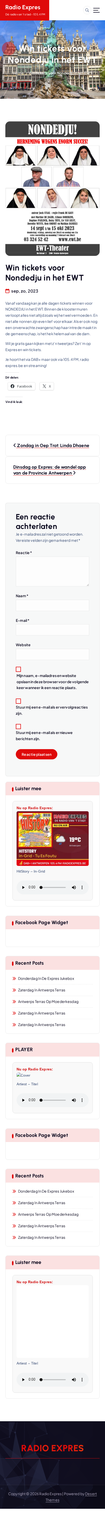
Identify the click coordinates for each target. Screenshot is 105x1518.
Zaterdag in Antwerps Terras (41, 990)
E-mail (22, 620)
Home (18, 73)
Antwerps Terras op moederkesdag (48, 1001)
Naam (22, 595)
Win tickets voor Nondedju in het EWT (60, 73)
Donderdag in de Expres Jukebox (46, 978)
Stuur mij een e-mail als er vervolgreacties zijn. (52, 710)
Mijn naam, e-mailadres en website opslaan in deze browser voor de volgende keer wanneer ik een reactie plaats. (53, 681)
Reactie (24, 552)
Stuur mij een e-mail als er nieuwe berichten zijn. (44, 735)
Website (23, 644)
